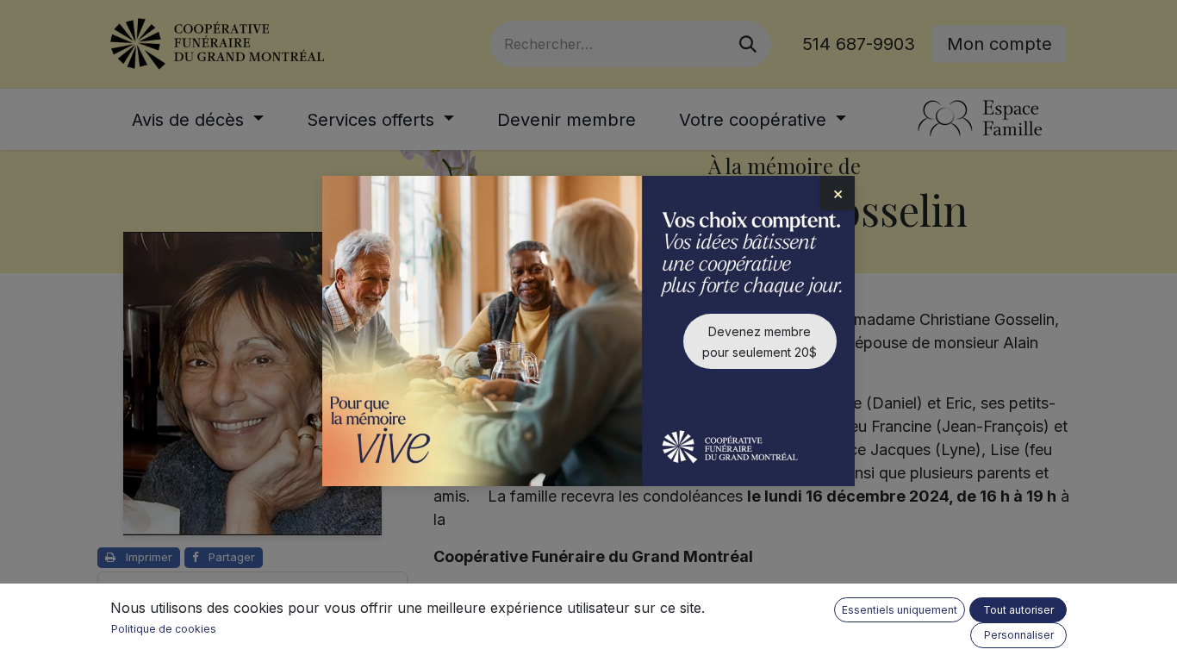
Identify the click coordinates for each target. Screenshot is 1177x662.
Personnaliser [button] (1019, 634)
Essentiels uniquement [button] (899, 609)
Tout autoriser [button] (1018, 609)
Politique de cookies (163, 628)
